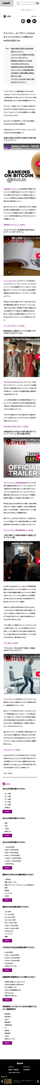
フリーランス (8, 893)
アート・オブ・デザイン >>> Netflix (14, 326)
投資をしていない (10, 1039)
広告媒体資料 (26, 1069)
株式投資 (7, 1017)
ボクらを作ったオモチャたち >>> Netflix (16, 426)
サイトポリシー (26, 1067)
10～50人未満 (9, 914)
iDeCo (7, 1019)
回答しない (8, 831)
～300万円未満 (9, 847)
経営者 (7, 890)
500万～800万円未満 (11, 853)
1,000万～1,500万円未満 (13, 858)
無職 (6, 937)
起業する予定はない (11, 996)
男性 (6, 823)
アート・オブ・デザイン (10, 281)
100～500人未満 (10, 920)
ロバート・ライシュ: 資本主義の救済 (15, 482)
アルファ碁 (21, 586)
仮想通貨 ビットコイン (11, 189)
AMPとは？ (11, 1067)
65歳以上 (8, 807)
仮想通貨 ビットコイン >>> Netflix (14, 224)
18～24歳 (8, 794)
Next (37, 1081)
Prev (2, 1081)
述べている (15, 758)
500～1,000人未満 (11, 923)
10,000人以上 (9, 931)
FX (5, 1028)
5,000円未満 (9, 952)
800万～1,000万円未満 (12, 855)
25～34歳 (8, 796)
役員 (6, 888)
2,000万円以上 (9, 864)
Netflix (10, 773)
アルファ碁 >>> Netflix (11, 643)
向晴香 (9, 16)
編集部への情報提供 (14, 1069)
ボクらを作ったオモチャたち (12, 382)
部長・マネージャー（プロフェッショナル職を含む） (19, 885)
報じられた (17, 764)
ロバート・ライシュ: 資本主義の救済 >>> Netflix (18, 530)
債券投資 (7, 1033)
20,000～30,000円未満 (12, 961)
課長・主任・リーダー (11, 882)
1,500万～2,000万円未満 (13, 861)
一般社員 (7, 879)
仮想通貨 (7, 1022)
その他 (7, 829)
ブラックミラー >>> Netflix (12, 750)
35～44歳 (8, 799)
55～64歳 (8, 805)
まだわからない (9, 993)
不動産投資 (8, 1025)
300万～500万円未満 (11, 850)
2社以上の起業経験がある (13, 990)
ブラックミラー (8, 699)
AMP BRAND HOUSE (14, 1072)
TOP (22, 10)
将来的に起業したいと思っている (15, 982)
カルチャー (28, 10)
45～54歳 (8, 802)
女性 (6, 826)
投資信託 (7, 1014)
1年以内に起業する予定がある (14, 985)
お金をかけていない (11, 966)
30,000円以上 (9, 963)
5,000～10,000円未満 (12, 955)
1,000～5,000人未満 (11, 926)
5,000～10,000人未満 (12, 928)
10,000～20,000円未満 (12, 958)
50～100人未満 (9, 917)
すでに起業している (11, 987)
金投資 (7, 1031)
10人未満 (8, 912)
